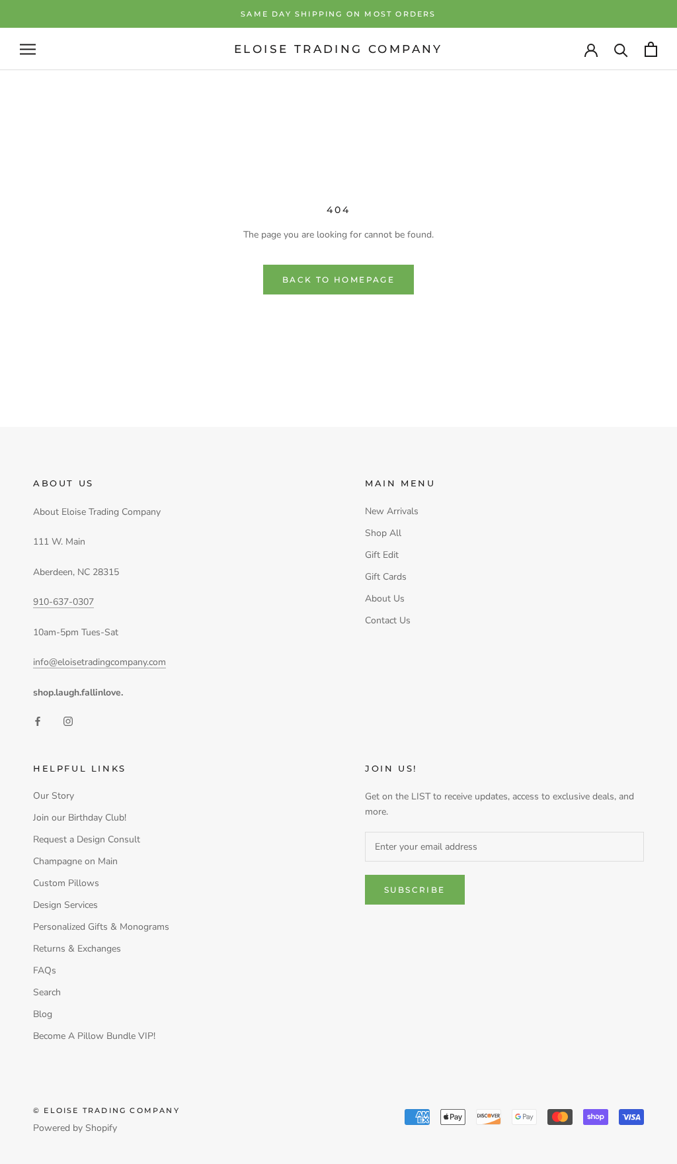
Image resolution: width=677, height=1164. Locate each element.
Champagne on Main (75, 861)
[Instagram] (68, 721)
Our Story (53, 795)
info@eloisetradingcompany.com (99, 662)
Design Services (65, 905)
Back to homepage (338, 280)
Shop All (383, 533)
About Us (385, 598)
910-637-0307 (63, 602)
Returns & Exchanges (77, 948)
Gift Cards (386, 576)
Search (47, 992)
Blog (42, 1014)
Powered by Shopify (75, 1128)
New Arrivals (391, 511)
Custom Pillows (66, 883)
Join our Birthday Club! (79, 817)
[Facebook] (37, 721)
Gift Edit (382, 555)
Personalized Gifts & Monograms (101, 926)
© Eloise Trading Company (106, 1110)
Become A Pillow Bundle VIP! (94, 1036)
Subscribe (415, 890)
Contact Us (388, 620)
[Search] (621, 49)
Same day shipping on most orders (338, 14)
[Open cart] (651, 49)
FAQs (44, 970)
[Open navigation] (28, 49)
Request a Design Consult (86, 839)
